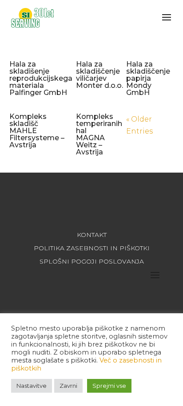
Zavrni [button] (68, 385)
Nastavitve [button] (31, 385)
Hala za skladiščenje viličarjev (99, 75)
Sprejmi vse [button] (109, 385)
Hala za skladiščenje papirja (148, 78)
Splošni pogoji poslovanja (92, 261)
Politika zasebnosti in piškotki (92, 248)
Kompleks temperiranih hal (99, 134)
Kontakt (92, 235)
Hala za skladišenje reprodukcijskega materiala (40, 78)
